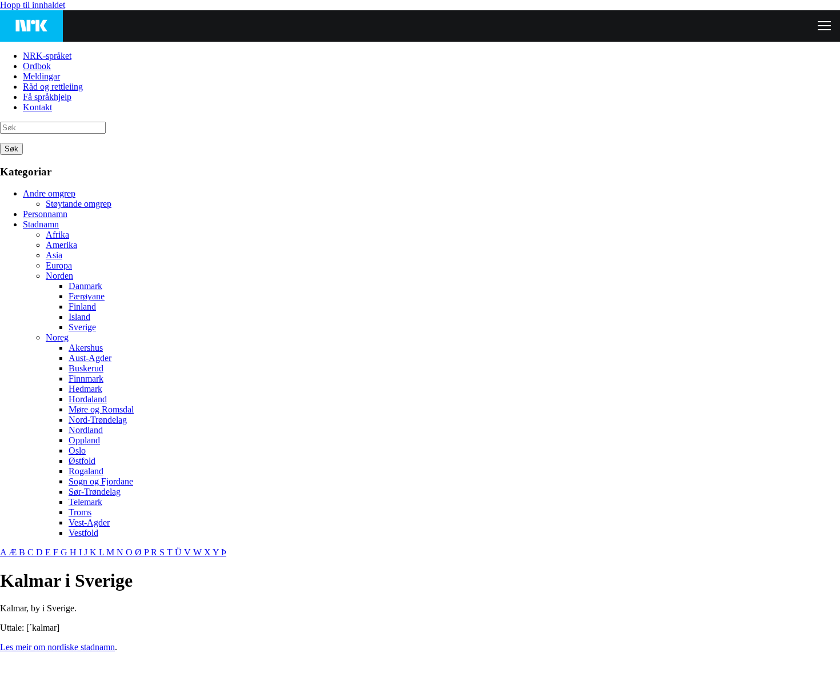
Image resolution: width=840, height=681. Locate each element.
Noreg (57, 337)
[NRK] (31, 26)
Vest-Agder (89, 522)
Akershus (86, 347)
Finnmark (86, 378)
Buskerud (86, 368)
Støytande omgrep (78, 204)
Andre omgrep (49, 193)
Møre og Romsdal (101, 409)
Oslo (77, 450)
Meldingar (41, 76)
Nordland (86, 430)
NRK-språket (47, 56)
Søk (11, 149)
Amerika (61, 245)
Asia (54, 255)
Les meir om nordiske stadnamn (57, 647)
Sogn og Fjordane (101, 481)
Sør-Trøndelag (95, 491)
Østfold (82, 461)
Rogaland (86, 471)
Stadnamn (41, 224)
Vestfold (83, 533)
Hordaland (88, 399)
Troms (80, 512)
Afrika (57, 234)
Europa (59, 265)
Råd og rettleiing (53, 86)
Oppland (84, 440)
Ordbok (37, 66)
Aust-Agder (90, 358)
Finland (82, 306)
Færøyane (87, 296)
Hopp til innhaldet (32, 5)
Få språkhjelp (47, 97)
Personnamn (45, 214)
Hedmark (85, 389)
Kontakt (37, 107)
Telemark (85, 502)
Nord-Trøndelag (98, 419)
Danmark (85, 286)
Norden (59, 276)
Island (79, 317)
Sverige (82, 327)
